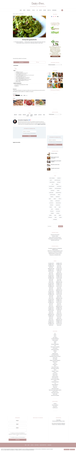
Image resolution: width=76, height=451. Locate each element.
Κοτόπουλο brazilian (38, 106)
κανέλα (55, 198)
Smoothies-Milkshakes (55, 338)
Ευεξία (33, 10)
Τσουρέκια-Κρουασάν (55, 381)
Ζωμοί (55, 352)
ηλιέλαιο (51, 196)
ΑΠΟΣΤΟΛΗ (17, 439)
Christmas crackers (54, 153)
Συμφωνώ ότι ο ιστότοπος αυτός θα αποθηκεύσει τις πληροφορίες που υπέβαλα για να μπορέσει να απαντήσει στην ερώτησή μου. (17, 434)
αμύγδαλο (58, 182)
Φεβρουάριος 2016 (51, 314)
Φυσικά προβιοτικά (55, 384)
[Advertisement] (29, 51)
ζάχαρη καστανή (52, 194)
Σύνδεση (55, 403)
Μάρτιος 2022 (59, 267)
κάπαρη (31, 114)
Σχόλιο (17, 427)
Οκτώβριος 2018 (59, 292)
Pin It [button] (38, 62)
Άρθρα (24, 10)
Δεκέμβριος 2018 (59, 291)
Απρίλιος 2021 (59, 272)
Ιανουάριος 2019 (51, 291)
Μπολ (16, 68)
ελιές (28, 114)
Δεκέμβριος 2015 (51, 315)
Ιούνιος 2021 (51, 272)
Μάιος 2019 (51, 288)
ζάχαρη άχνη (51, 192)
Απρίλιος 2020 (59, 280)
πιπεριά (27, 115)
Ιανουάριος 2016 (59, 314)
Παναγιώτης (50, 252)
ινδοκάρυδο (58, 196)
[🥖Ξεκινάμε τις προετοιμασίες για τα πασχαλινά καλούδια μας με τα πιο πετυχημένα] (54, 80)
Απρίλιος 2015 (59, 318)
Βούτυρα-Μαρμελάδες (55, 344)
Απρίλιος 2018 (59, 296)
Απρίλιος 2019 (59, 288)
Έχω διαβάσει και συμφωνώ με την (30, 133)
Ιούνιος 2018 (59, 295)
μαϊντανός (40, 114)
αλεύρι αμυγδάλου (57, 180)
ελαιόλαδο (52, 190)
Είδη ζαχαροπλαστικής (55, 349)
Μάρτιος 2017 (51, 306)
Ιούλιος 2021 (59, 271)
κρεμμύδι (35, 114)
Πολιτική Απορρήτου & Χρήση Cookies (58, 421)
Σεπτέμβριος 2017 (51, 302)
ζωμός (59, 194)
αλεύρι (51, 180)
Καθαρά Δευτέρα (55, 353)
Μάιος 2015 (51, 318)
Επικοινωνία (54, 10)
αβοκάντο (15, 114)
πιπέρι (44, 114)
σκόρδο (31, 115)
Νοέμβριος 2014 (51, 322)
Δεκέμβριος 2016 (59, 307)
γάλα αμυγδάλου (51, 186)
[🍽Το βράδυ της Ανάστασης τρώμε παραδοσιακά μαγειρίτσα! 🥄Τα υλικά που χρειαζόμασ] (54, 74)
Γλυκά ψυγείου (55, 348)
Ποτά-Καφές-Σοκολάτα (55, 368)
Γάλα (55, 345)
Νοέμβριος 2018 (51, 292)
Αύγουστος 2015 (59, 315)
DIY (37, 10)
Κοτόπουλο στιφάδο (16, 106)
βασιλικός (24, 114)
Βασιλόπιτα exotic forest (55, 164)
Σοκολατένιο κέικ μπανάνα (55, 234)
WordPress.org (55, 407)
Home (21, 10)
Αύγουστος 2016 (51, 310)
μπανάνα (52, 213)
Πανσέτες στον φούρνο (58, 252)
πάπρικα (50, 215)
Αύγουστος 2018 (59, 294)
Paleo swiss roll (58, 253)
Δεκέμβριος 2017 (59, 299)
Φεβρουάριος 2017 (59, 306)
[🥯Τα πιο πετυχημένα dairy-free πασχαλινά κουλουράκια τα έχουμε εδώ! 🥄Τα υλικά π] (49, 80)
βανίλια (57, 184)
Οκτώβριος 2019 (59, 284)
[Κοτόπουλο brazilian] (40, 102)
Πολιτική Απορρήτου (33, 133)
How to (40, 10)
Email (17, 424)
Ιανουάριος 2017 (51, 307)
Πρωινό (55, 369)
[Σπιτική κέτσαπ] (29, 102)
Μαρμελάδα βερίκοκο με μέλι (57, 250)
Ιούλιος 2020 (51, 279)
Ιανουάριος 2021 (51, 275)
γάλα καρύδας (59, 186)
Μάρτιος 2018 (51, 298)
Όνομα (17, 420)
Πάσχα (55, 365)
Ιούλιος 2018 (51, 295)
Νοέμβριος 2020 (51, 276)
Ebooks (44, 10)
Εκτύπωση (21, 62)
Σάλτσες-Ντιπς (27, 41)
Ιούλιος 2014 (51, 325)
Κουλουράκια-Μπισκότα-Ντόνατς (55, 356)
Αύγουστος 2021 (51, 271)
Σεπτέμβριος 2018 (51, 294)
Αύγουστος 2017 (59, 302)
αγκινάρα (20, 114)
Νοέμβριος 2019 (51, 284)
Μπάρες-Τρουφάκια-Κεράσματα (55, 360)
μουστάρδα (58, 211)
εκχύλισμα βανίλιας (58, 188)
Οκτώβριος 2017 (59, 300)
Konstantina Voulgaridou (19, 41)
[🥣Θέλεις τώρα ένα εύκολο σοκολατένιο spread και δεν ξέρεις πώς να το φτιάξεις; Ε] (60, 80)
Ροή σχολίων (55, 406)
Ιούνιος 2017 (59, 303)
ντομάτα (57, 213)
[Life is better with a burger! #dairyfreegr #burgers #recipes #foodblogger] (60, 85)
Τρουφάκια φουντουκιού (55, 168)
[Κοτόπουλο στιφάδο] (18, 102)
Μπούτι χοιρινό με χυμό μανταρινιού (55, 237)
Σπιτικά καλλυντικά (55, 377)
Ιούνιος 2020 (59, 279)
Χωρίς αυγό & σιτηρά (37, 41)
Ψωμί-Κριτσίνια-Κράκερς (55, 395)
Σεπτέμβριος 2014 (51, 323)
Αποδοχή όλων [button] (72, 449)
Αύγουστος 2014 (59, 323)
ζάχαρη (58, 190)
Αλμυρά (55, 341)
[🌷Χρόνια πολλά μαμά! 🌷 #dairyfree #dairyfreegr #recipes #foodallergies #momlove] (49, 74)
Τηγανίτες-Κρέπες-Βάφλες (55, 379)
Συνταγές (28, 10)
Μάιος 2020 (51, 280)
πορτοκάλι (50, 217)
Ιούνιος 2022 (59, 265)
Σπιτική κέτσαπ (26, 106)
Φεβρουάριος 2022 (51, 268)
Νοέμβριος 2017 (51, 300)
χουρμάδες (55, 219)
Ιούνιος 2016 (51, 311)
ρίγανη (56, 217)
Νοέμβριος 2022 (51, 264)
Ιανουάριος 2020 (51, 283)
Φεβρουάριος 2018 (59, 298)
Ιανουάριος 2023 (51, 263)
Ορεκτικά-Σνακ (55, 361)
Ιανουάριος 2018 (51, 299)
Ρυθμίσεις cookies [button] (66, 449)
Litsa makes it (55, 337)
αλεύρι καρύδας (52, 182)
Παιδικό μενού (55, 364)
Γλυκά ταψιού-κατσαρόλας (55, 346)
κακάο (50, 198)
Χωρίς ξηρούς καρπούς (55, 392)
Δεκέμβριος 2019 (59, 283)
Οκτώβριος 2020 (59, 276)
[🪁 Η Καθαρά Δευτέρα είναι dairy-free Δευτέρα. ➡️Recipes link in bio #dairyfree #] (54, 85)
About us (49, 10)
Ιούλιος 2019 (51, 287)
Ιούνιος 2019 (59, 287)
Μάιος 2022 (51, 267)
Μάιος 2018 (51, 296)
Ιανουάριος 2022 (59, 268)
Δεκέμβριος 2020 (59, 275)
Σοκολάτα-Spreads (55, 376)
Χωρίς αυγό (32, 41)
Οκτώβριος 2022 (59, 264)
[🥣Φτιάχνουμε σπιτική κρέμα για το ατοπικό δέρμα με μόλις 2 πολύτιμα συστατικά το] (49, 85)
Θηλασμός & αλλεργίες (61, 424)
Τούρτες (55, 380)
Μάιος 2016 (59, 311)
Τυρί (55, 383)
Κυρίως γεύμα (55, 357)
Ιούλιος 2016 (59, 310)
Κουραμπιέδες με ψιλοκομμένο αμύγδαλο (55, 238)
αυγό (52, 184)
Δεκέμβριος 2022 (59, 263)
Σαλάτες (55, 372)
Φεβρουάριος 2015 (59, 319)
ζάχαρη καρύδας (58, 192)
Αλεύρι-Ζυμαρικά (55, 340)
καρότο (60, 198)
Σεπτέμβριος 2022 (51, 265)
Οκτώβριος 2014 (59, 322)
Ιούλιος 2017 (51, 303)
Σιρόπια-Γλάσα (55, 375)
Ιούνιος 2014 (59, 325)
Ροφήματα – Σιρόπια (55, 371)
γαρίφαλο (50, 188)
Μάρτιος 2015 (51, 319)
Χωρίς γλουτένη (55, 391)
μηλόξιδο (51, 211)
